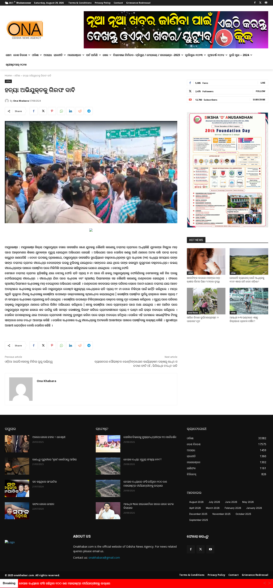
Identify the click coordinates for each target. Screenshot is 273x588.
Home (8, 75)
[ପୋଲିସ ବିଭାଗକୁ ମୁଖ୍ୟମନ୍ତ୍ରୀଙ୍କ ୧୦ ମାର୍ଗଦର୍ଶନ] (108, 443)
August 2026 (196, 501)
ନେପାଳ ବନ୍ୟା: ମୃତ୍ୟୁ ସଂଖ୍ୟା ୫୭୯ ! (142, 459)
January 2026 (254, 507)
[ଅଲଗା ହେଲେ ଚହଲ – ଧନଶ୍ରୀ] (17, 443)
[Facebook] (255, 3)
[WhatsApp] (61, 111)
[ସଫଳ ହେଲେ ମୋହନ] (17, 510)
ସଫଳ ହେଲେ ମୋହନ (43, 504)
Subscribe (259, 99)
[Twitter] (260, 3)
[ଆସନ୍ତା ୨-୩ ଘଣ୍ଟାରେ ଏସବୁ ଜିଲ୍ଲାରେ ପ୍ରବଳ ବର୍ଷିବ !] (249, 301)
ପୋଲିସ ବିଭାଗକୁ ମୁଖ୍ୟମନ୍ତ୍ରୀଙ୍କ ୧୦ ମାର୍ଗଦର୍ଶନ (150, 437)
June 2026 (231, 501)
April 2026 (195, 507)
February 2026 (233, 507)
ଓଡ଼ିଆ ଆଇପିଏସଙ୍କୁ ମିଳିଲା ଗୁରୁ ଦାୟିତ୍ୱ (29, 361)
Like (263, 82)
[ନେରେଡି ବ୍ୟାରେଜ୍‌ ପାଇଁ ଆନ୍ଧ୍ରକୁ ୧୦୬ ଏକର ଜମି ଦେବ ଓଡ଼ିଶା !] (249, 261)
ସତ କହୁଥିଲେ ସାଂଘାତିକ (44, 481)
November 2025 (221, 513)
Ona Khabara (21, 100)
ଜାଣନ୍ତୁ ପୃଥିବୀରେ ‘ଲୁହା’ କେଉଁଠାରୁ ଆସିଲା (54, 459)
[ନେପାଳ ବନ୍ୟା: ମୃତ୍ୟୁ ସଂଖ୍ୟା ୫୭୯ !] (108, 466)
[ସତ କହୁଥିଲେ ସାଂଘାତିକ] (17, 488)
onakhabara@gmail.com (104, 557)
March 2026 (212, 507)
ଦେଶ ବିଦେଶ (193, 312)
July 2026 (214, 501)
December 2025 (198, 513)
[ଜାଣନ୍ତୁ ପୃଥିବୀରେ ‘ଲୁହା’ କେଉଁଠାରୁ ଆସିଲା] (17, 466)
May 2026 (248, 501)
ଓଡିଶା (17, 75)
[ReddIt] (80, 111)
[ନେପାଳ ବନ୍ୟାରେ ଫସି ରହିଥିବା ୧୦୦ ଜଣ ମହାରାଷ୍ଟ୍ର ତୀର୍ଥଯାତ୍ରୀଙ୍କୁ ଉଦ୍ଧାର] (108, 488)
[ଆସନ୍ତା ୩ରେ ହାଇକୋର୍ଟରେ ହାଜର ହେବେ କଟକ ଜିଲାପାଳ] (108, 510)
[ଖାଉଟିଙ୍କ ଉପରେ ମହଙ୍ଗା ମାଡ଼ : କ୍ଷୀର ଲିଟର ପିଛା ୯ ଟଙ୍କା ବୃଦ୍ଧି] (206, 261)
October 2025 (243, 513)
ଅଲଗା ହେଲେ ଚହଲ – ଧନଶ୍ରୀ (48, 437)
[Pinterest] (52, 111)
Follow (260, 91)
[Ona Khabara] (7, 101)
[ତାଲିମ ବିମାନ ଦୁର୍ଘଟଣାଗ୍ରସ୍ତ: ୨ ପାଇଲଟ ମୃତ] (206, 301)
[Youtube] (266, 3)
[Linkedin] (70, 111)
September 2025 (198, 519)
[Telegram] (89, 111)
